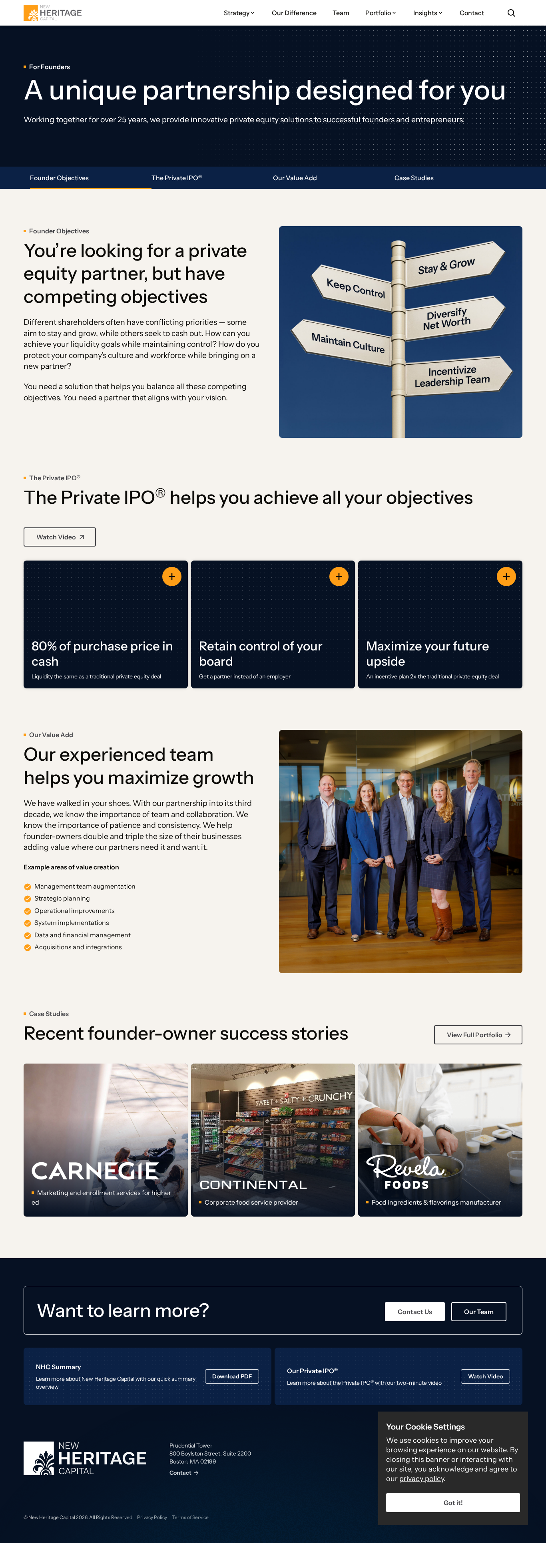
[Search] (511, 13)
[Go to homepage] (53, 13)
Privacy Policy (152, 1517)
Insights (425, 13)
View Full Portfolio (474, 1035)
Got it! (453, 1503)
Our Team (479, 1312)
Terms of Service (190, 1517)
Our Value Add (295, 178)
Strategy (236, 13)
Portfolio (378, 13)
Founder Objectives (59, 178)
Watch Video (56, 537)
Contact (472, 13)
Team (341, 13)
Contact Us (415, 1312)
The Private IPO (176, 178)
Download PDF (232, 1376)
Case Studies (414, 178)
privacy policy (421, 1478)
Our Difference (294, 13)
